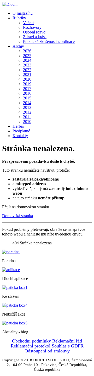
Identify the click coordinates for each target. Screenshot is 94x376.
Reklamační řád (67, 341)
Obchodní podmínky (31, 341)
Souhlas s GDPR (68, 346)
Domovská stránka (17, 216)
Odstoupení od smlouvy (47, 350)
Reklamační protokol (30, 346)
